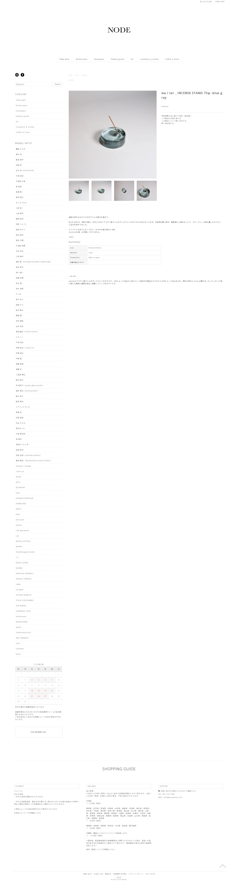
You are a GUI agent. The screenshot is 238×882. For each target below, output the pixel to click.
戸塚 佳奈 (20, 342)
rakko (18, 584)
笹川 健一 (20, 272)
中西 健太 (20, 353)
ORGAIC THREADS (24, 579)
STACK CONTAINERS (24, 600)
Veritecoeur (21, 616)
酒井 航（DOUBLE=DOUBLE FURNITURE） (34, 262)
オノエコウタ (21, 203)
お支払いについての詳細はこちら (27, 813)
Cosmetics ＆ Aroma (149, 59)
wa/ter (72, 80)
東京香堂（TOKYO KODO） (27, 332)
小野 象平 (20, 213)
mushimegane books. (25, 552)
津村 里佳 (20, 321)
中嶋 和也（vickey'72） (25, 348)
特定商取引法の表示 (120, 874)
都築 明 (19, 315)
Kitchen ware (81, 59)
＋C (17, 557)
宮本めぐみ (20, 428)
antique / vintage (23, 466)
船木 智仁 (20, 396)
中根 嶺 (19, 358)
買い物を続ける (167, 123)
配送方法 (108, 874)
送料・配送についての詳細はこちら (100, 849)
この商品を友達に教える (171, 118)
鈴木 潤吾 (20, 289)
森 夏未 (19, 439)
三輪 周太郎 (20, 434)
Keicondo (20, 520)
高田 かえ (20, 305)
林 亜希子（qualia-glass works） (30, 385)
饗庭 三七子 (20, 149)
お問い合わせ (87, 874)
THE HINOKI (21, 606)
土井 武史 (20, 326)
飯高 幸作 (20, 160)
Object (85, 75)
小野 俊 (19, 208)
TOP (70, 75)
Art (132, 59)
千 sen (18, 294)
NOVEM (19, 568)
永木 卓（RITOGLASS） (25, 170)
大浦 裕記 (20, 176)
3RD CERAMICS (22, 638)
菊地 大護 (20, 240)
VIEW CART (220, 1)
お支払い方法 (98, 874)
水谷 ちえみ (20, 423)
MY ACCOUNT (206, 1)
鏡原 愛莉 (20, 219)
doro (18, 482)
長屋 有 (19, 369)
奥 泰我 (19, 186)
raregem (20, 589)
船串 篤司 (20, 401)
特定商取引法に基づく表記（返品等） (176, 116)
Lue (17, 536)
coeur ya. (20, 471)
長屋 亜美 (20, 364)
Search (57, 84)
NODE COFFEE (22, 563)
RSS (147, 874)
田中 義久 (20, 310)
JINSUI (18, 509)
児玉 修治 (20, 251)
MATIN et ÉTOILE (23, 541)
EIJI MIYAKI (20, 487)
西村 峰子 (20, 380)
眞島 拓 (19, 412)
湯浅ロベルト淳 (22, 444)
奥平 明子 (20, 197)
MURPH (19, 546)
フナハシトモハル (23, 407)
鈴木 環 (19, 283)
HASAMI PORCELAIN (24, 498)
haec (18, 493)
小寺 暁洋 (20, 256)
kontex (19, 525)
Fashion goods (117, 59)
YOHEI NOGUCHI (23, 632)
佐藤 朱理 (20, 278)
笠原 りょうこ (21, 224)
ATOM (153, 874)
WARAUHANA (22, 622)
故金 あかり (20, 229)
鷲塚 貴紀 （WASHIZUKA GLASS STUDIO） (34, 460)
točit (18, 643)
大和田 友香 (20, 181)
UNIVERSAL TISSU (23, 611)
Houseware (99, 59)
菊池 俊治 (20, 235)
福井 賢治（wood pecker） (27, 391)
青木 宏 (19, 154)
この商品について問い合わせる (173, 121)
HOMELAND (21, 503)
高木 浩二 (20, 299)
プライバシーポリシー (136, 874)
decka (18, 477)
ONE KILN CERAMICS (25, 573)
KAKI (18, 514)
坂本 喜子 (20, 267)
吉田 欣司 (20, 450)
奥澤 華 (19, 192)
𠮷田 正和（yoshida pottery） (29, 455)
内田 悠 (19, 165)
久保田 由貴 (20, 246)
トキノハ (19, 337)
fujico (18, 654)
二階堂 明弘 (20, 374)
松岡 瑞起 (20, 417)
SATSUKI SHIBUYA (24, 595)
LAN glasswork (22, 530)
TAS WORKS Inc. (39, 732)
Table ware (64, 59)
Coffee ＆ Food (172, 59)
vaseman (20, 649)
